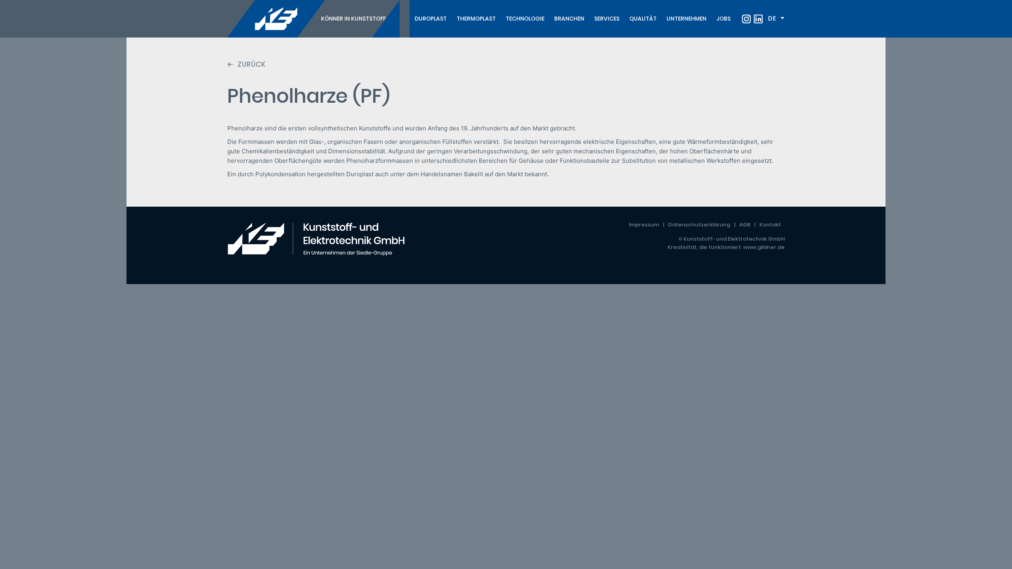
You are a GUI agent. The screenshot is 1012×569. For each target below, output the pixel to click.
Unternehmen (686, 19)
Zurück (252, 64)
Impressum (644, 224)
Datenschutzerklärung (699, 224)
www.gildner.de (764, 247)
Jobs (723, 19)
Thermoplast (476, 19)
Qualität (643, 19)
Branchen (569, 19)
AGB (744, 224)
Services (606, 19)
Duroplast (431, 19)
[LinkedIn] (758, 19)
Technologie (525, 19)
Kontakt (770, 224)
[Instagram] (746, 19)
